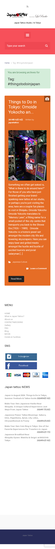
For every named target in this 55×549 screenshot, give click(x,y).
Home (7, 63)
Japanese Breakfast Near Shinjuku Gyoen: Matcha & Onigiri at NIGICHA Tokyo (26, 437)
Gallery (8, 325)
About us (9, 319)
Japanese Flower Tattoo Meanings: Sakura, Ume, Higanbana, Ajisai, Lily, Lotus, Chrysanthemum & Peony (25, 418)
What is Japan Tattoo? (14, 316)
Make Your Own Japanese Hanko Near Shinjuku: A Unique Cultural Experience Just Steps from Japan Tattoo (26, 406)
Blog (7, 331)
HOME (7, 313)
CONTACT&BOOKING (14, 322)
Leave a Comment (38, 268)
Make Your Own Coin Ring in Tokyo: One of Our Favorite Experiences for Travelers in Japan (27, 427)
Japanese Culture (19, 262)
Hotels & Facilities (12, 337)
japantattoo (13, 122)
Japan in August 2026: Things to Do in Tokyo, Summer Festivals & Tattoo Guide (26, 396)
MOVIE (7, 334)
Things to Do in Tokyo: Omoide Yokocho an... (22, 107)
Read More (16, 279)
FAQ (6, 328)
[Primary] (27, 35)
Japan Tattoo (27, 535)
